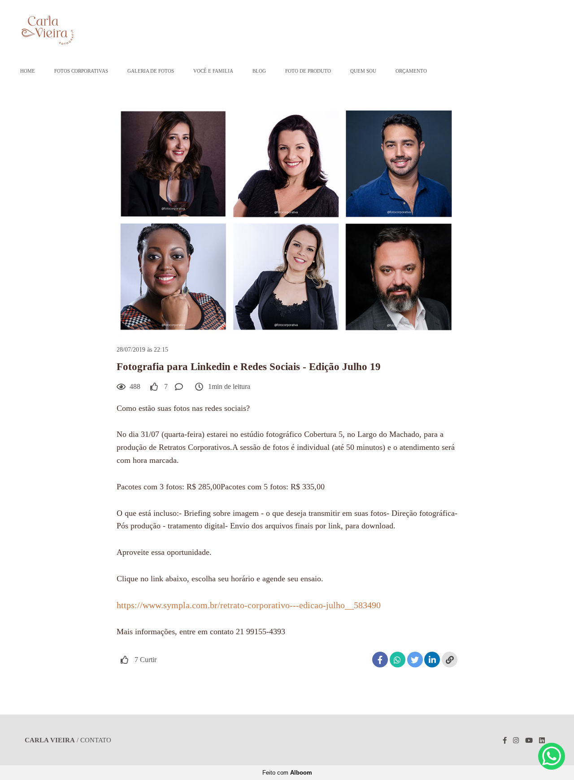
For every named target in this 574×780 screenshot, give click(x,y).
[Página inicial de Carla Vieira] (78, 30)
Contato (95, 740)
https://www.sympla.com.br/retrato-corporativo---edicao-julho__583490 (249, 605)
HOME (27, 71)
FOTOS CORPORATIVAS (81, 71)
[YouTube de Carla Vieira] (529, 740)
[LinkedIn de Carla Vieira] (542, 740)
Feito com (287, 772)
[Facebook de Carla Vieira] (505, 740)
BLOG (259, 71)
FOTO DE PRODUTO (308, 71)
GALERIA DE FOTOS (150, 71)
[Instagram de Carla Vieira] (516, 740)
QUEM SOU (363, 71)
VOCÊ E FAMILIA (213, 71)
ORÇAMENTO (411, 71)
